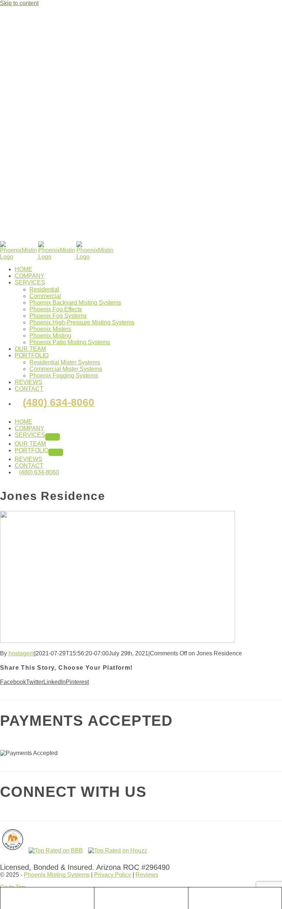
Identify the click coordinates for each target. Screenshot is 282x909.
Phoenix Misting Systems (57, 875)
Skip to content (19, 3)
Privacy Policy (112, 875)
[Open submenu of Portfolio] (55, 452)
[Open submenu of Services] (52, 437)
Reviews (146, 875)
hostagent (21, 653)
